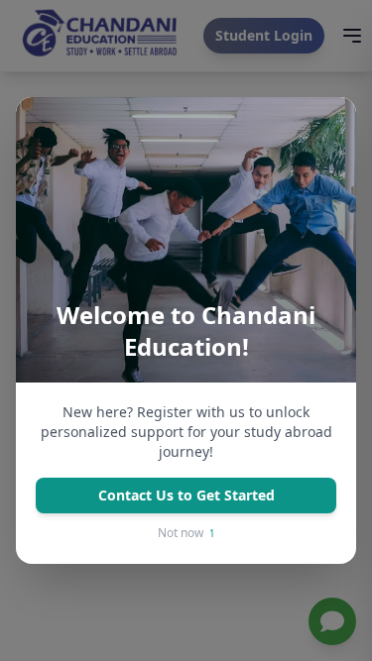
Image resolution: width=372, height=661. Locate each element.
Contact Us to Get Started (186, 495)
